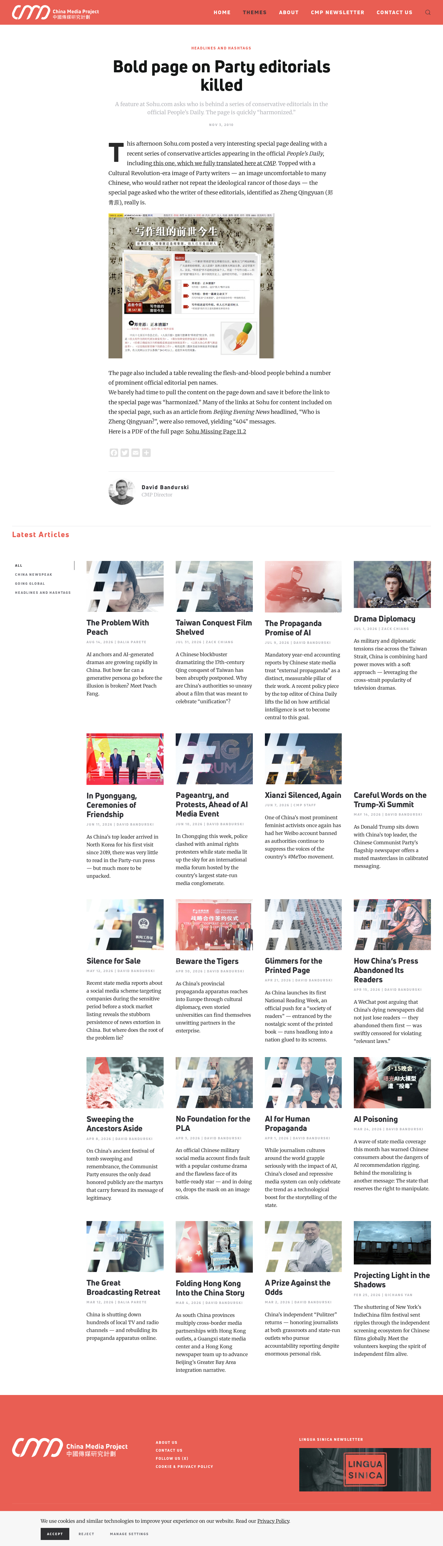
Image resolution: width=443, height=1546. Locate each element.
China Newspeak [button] (33, 574)
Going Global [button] (30, 583)
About (289, 12)
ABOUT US (167, 1442)
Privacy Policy (273, 1521)
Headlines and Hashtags (221, 48)
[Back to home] (58, 12)
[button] (428, 12)
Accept (55, 1534)
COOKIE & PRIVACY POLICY (184, 1466)
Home (222, 12)
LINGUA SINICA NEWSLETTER (331, 1439)
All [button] (19, 565)
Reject (86, 1534)
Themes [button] (255, 12)
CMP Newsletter (338, 12)
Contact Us (395, 12)
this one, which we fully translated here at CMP (213, 163)
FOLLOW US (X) (172, 1458)
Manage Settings (129, 1534)
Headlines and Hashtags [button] (43, 592)
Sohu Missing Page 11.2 (216, 431)
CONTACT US (169, 1450)
